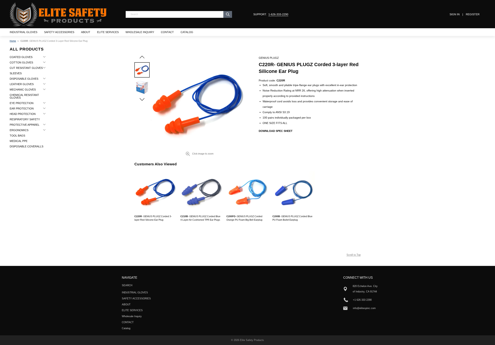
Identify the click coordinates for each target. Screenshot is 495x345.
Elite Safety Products (252, 340)
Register (473, 14)
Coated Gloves (21, 57)
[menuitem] (23, 32)
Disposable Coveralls (26, 146)
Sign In (455, 14)
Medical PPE (18, 141)
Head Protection (23, 114)
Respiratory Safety (25, 119)
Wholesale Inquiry (139, 32)
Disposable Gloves (24, 78)
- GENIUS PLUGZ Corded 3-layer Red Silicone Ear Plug (153, 218)
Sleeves (16, 73)
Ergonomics (19, 130)
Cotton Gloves (21, 62)
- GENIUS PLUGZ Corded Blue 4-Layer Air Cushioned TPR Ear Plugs (200, 218)
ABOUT (85, 32)
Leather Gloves (22, 84)
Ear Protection (22, 108)
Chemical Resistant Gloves (24, 96)
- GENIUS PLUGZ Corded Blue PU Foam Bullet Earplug (292, 218)
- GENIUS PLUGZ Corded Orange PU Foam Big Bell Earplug (244, 218)
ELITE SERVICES (108, 32)
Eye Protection (21, 103)
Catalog (187, 32)
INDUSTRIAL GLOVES (23, 32)
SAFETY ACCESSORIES (59, 32)
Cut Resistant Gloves (26, 68)
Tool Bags (17, 135)
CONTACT (167, 32)
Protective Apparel (24, 124)
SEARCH (127, 285)
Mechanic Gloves (23, 89)
